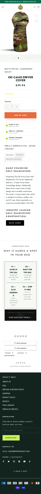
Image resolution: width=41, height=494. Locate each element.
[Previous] (14, 57)
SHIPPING (6, 393)
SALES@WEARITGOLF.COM (19, 451)
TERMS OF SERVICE (10, 409)
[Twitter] (9, 461)
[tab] (10, 155)
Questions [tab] (21, 353)
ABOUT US (7, 381)
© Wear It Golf (20, 471)
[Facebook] (3, 461)
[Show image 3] (22, 58)
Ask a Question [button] (21, 348)
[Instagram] (14, 461)
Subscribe (11, 438)
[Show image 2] (20, 58)
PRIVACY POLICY (9, 397)
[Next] (26, 57)
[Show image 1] (18, 58)
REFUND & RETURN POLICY (13, 389)
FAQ (4, 385)
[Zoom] (36, 15)
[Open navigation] (3, 7)
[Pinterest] (19, 461)
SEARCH (6, 401)
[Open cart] (38, 7)
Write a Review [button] (21, 343)
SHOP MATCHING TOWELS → (20, 317)
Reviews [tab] (8, 353)
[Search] (35, 7)
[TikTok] (30, 461)
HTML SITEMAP (8, 405)
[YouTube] (24, 461)
